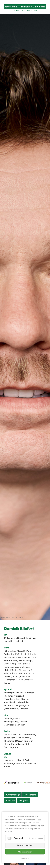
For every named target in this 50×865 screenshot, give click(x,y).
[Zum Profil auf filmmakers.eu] (11, 782)
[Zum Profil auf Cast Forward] (28, 782)
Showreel (10, 800)
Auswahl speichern (25, 845)
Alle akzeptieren (25, 851)
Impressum (25, 858)
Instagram (23, 800)
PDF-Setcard (30, 794)
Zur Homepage (13, 794)
